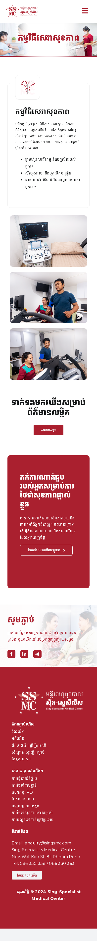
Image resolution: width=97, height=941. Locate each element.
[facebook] (11, 654)
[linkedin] (24, 654)
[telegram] (37, 654)
